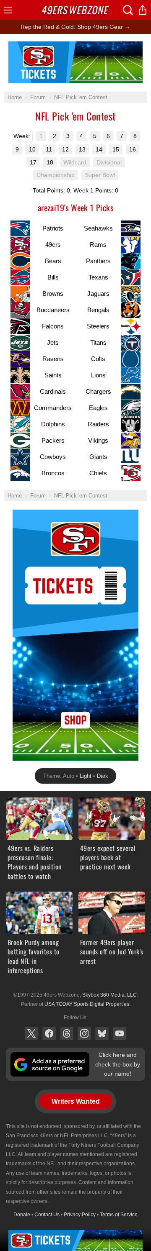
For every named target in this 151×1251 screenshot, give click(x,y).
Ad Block (75, 46)
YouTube (119, 1033)
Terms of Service (119, 1215)
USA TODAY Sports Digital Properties (86, 1004)
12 (65, 149)
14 (99, 149)
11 (49, 149)
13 (82, 149)
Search (128, 10)
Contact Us (47, 1215)
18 (50, 162)
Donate (21, 1215)
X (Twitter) (31, 1033)
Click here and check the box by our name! (117, 1064)
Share (142, 10)
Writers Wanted (76, 1101)
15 (115, 149)
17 (33, 162)
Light (85, 776)
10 (32, 149)
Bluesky (102, 1033)
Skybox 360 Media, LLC (109, 995)
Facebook (49, 1033)
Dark (102, 776)
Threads (66, 1033)
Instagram (84, 1033)
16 (132, 149)
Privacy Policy (80, 1215)
